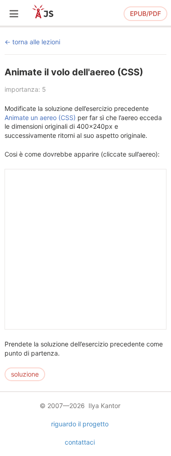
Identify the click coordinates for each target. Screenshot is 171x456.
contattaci (80, 442)
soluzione (25, 374)
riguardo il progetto (80, 424)
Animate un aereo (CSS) (40, 117)
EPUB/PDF (145, 13)
